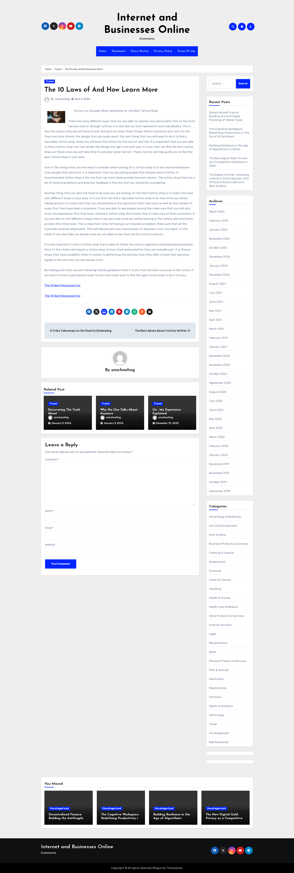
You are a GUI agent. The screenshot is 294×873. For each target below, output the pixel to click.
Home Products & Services (226, 616)
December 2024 (219, 256)
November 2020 (219, 365)
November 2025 (219, 238)
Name (49, 510)
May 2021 (215, 310)
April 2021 (215, 319)
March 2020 (217, 437)
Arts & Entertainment (223, 525)
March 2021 (216, 328)
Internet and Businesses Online (77, 847)
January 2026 (218, 229)
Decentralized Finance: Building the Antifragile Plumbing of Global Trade (225, 116)
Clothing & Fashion (221, 552)
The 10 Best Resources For (62, 285)
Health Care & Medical (223, 607)
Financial (215, 570)
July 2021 (215, 292)
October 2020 (218, 374)
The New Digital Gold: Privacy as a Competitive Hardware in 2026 (228, 162)
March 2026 (217, 211)
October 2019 (218, 482)
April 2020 (216, 428)
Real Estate (216, 679)
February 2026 (218, 220)
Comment (52, 459)
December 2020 (219, 355)
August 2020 (217, 392)
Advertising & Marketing (225, 516)
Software (215, 697)
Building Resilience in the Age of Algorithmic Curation (171, 818)
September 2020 (220, 383)
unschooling (62, 99)
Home (103, 51)
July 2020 (216, 401)
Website (50, 544)
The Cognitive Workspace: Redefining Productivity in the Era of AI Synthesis (229, 132)
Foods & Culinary (220, 579)
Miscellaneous (218, 643)
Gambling (215, 589)
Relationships (218, 688)
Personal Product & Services (227, 661)
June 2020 (216, 410)
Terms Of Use (186, 51)
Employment (217, 561)
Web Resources (219, 742)
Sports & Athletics (221, 706)
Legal (212, 634)
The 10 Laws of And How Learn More (101, 90)
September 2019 (220, 491)
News (212, 652)
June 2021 (216, 301)
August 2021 (217, 283)
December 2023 (219, 274)
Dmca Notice (140, 51)
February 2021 (218, 337)
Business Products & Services (228, 543)
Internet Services (220, 625)
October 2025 (218, 247)
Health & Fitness (220, 598)
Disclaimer (119, 51)
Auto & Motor (217, 534)
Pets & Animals (219, 670)
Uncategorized (219, 733)
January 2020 (218, 455)
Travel (50, 81)
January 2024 (218, 265)
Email (49, 527)
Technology (216, 715)
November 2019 (219, 473)
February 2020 (218, 446)
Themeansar (174, 868)
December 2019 (219, 464)
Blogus (157, 868)
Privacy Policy (163, 51)
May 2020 (215, 419)
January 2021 (218, 346)
